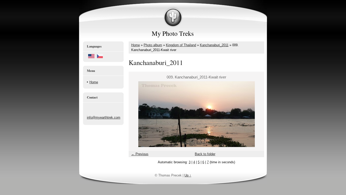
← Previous (139, 154)
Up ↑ (187, 175)
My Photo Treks (173, 33)
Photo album (153, 45)
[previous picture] (137, 114)
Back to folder (205, 154)
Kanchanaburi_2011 (214, 45)
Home (93, 82)
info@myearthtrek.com (103, 117)
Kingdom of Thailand (181, 45)
